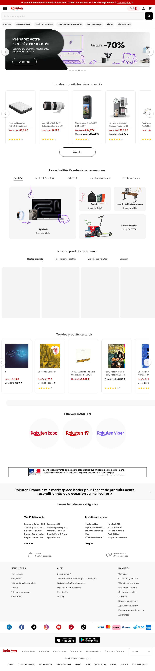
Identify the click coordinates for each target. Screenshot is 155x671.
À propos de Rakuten (114, 651)
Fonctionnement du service (131, 610)
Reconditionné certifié (65, 258)
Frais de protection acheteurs (71, 583)
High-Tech (72, 178)
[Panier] (150, 8)
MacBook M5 (113, 524)
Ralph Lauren (100, 664)
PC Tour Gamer (114, 527)
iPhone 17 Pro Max (33, 530)
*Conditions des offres (128, 583)
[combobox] (73, 16)
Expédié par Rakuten (97, 258)
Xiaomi (11, 664)
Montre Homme (45, 664)
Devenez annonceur (127, 601)
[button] (125, 2)
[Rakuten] (16, 8)
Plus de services (93, 651)
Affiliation (122, 596)
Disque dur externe (117, 537)
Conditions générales (128, 578)
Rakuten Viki (76, 651)
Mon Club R (16, 596)
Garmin (113, 664)
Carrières (122, 574)
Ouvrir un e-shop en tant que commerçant (77, 578)
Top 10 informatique (96, 517)
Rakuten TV (44, 651)
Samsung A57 (53, 524)
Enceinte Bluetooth (26, 664)
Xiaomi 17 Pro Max (56, 530)
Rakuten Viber (60, 651)
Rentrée (18, 178)
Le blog (60, 596)
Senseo (78, 664)
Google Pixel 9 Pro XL (57, 534)
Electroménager (131, 178)
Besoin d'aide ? (64, 574)
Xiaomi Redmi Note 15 (35, 534)
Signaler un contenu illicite (69, 587)
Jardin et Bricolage (45, 178)
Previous (5, 52)
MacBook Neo (91, 524)
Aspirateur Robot (139, 664)
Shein (88, 664)
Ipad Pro (124, 664)
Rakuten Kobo (28, 651)
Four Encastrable (64, 664)
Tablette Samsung (94, 530)
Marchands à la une (100, 178)
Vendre (14, 587)
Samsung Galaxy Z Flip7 (35, 527)
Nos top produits (35, 258)
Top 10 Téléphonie (34, 517)
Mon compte (17, 574)
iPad (87, 534)
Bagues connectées (33, 537)
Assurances (123, 614)
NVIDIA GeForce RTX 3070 (96, 537)
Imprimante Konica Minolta (96, 527)
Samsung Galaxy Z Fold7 (58, 527)
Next (149, 52)
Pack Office (113, 534)
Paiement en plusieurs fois (23, 583)
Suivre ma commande (21, 592)
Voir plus (77, 152)
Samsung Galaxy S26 (34, 524)
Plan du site (62, 592)
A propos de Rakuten (128, 605)
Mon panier (16, 578)
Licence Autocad (115, 530)
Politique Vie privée (127, 587)
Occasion (124, 258)
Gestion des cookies (127, 592)
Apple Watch (53, 537)
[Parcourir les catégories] (5, 8)
